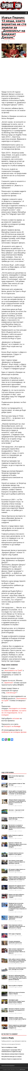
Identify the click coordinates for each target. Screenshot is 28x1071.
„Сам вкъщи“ (11, 692)
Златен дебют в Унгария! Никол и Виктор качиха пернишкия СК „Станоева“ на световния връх (17, 792)
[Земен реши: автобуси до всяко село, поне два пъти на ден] (4, 971)
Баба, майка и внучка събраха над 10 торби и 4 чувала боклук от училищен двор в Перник (17, 960)
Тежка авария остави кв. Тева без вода (17, 784)
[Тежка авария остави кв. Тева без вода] (4, 786)
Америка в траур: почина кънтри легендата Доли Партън (17, 1018)
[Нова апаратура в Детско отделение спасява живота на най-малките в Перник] (4, 928)
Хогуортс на (12, 726)
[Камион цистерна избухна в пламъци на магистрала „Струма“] (4, 897)
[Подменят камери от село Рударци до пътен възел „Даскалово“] (4, 919)
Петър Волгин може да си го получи (11, 1056)
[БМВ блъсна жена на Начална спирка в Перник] (4, 995)
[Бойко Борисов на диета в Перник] (4, 838)
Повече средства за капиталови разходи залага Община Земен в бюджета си (17, 1026)
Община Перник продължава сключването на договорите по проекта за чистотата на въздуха (17, 802)
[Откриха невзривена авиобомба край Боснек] (4, 944)
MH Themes (22, 1069)
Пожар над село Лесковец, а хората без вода (16, 818)
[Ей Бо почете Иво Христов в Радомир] (4, 779)
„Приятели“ (8, 682)
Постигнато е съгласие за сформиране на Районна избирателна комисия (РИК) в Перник (17, 827)
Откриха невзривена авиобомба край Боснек (15, 942)
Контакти (18, 1044)
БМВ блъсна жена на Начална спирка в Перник (17, 993)
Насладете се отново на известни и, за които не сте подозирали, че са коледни (13, 711)
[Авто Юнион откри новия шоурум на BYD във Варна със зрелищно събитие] (4, 863)
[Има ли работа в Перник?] (4, 988)
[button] (26, 13)
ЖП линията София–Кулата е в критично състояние (17, 870)
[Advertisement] (14, 73)
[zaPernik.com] (11, 10)
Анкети (3, 1065)
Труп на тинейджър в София (9, 1047)
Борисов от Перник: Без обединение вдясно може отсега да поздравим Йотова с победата (18, 845)
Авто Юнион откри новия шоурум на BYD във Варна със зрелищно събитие (17, 862)
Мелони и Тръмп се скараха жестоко (11, 1059)
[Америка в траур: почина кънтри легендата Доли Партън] (4, 1020)
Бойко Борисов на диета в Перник (16, 836)
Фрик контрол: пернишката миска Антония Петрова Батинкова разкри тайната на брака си (17, 951)
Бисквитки (12, 1065)
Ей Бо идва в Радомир (15, 934)
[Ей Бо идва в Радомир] (4, 937)
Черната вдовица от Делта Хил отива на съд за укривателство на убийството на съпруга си (17, 878)
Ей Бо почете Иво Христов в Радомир (16, 776)
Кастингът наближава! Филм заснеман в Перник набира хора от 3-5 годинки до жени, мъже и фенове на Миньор (17, 977)
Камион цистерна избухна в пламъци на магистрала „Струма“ (16, 896)
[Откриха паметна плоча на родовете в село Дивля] (4, 856)
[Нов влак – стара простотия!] (4, 813)
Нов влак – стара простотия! (16, 810)
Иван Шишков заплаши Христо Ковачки (12, 1054)
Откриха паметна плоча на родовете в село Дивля (16, 853)
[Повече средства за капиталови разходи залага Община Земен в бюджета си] (4, 1028)
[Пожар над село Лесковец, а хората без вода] (4, 820)
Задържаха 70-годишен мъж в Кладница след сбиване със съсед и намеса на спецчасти (17, 887)
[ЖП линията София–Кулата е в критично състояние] (4, 872)
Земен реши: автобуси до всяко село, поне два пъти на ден (17, 968)
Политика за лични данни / (8, 1044)
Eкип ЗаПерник (19, 779)
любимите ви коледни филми (13, 732)
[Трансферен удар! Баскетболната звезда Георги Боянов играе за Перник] (4, 1003)
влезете (9, 1041)
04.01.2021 (5, 40)
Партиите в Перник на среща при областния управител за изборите (17, 1010)
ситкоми (15, 718)
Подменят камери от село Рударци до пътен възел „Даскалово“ (16, 917)
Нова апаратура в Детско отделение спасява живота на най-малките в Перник (17, 926)
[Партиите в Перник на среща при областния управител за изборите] (4, 1011)
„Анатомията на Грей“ (13, 670)
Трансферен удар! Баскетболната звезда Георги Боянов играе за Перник (17, 1001)
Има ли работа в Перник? (16, 985)
